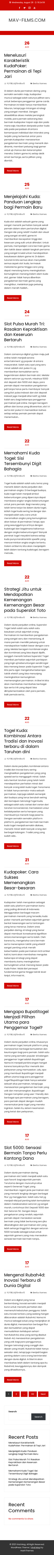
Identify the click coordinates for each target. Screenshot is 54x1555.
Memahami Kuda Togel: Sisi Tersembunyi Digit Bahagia (22, 461)
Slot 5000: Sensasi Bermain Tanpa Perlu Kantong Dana (25, 1153)
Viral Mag (35, 1547)
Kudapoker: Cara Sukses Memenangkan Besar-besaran (21, 880)
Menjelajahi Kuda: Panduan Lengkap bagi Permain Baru (23, 202)
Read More (13, 170)
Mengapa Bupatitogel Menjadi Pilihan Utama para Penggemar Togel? (26, 1019)
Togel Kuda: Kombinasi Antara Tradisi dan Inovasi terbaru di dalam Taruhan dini (23, 741)
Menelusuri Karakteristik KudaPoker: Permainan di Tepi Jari (22, 65)
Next (43, 1394)
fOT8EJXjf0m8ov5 (16, 83)
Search (12, 1411)
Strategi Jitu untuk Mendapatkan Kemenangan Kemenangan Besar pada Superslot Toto (25, 599)
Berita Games (40, 83)
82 (32, 1394)
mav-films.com (27, 20)
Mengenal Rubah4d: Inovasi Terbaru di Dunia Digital (24, 1280)
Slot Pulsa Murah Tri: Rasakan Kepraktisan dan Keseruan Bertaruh (25, 332)
